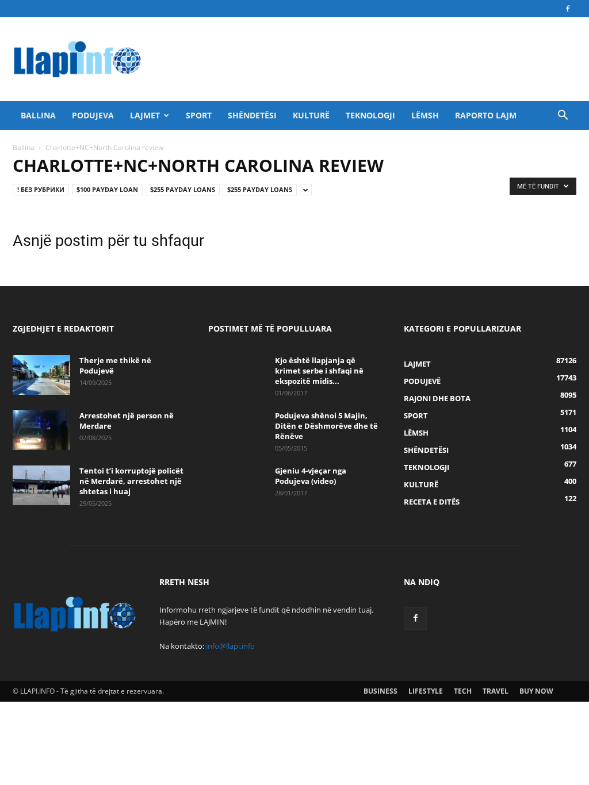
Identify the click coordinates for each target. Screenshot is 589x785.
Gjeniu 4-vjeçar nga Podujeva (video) (310, 475)
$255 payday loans (182, 189)
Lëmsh (425, 115)
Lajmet (145, 115)
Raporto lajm (486, 115)
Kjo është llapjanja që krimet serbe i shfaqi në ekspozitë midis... (319, 370)
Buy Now (536, 691)
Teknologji (370, 115)
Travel (495, 691)
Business (380, 691)
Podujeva (93, 115)
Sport (199, 115)
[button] (562, 116)
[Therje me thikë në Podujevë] (41, 375)
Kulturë (311, 115)
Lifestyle (425, 691)
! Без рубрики (40, 189)
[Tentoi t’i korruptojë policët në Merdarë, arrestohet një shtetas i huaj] (41, 485)
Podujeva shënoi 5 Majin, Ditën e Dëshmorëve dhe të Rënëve (326, 425)
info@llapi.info (230, 646)
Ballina (38, 115)
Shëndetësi (252, 115)
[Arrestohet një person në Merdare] (41, 430)
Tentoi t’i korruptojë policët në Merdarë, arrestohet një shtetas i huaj (131, 481)
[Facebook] (567, 8)
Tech (463, 691)
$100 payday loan (107, 189)
